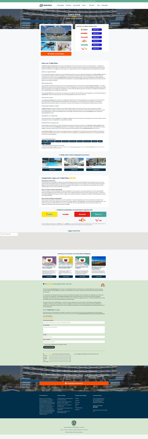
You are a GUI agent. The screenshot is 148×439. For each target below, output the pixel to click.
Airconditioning (51, 141)
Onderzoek (70, 429)
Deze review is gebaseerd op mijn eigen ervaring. (56, 344)
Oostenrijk (77, 409)
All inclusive (68, 5)
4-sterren (44, 141)
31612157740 (101, 402)
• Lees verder (49, 276)
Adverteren (75, 429)
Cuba (76, 405)
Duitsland (77, 404)
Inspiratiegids (104, 5)
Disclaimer (80, 429)
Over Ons (66, 429)
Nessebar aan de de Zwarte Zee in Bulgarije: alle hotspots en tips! (98, 268)
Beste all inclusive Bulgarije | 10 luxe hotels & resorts (66, 267)
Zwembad (48, 143)
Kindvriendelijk (76, 5)
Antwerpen (77, 402)
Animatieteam (65, 141)
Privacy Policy (85, 429)
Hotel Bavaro (45, 167)
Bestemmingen (60, 5)
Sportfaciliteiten (87, 141)
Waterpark (94, 141)
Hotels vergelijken (75, 427)
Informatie (91, 5)
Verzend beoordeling (49, 347)
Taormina (77, 400)
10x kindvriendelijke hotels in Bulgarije (81, 267)
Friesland (77, 398)
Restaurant (80, 141)
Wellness (100, 141)
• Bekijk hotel (52, 169)
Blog (98, 5)
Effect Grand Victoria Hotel (71, 167)
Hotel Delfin (89, 167)
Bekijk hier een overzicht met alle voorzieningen (53, 145)
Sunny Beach (79, 18)
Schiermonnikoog (78, 407)
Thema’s (84, 5)
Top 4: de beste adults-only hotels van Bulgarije (48, 267)
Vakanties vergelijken (68, 427)
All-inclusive (58, 141)
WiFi (43, 143)
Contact (61, 429)
